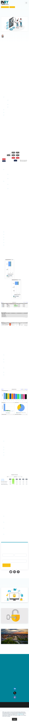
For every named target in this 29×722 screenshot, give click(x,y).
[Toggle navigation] (26, 3)
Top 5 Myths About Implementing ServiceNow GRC (14, 614)
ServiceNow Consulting (19, 671)
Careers (3, 682)
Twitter (18, 703)
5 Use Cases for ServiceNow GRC (14, 635)
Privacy (3, 688)
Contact (3, 678)
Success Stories (5, 698)
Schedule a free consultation (7, 548)
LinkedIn (18, 699)
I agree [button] (14, 719)
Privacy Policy (20, 714)
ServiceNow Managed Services (18, 679)
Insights (3, 671)
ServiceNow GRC (5, 65)
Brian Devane (8, 35)
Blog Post (12, 7)
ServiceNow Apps (17, 687)
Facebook (19, 707)
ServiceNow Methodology (19, 690)
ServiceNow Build (17, 683)
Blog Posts (3, 702)
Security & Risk (5, 7)
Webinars (3, 705)
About (2, 675)
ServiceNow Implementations (20, 675)
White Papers (4, 708)
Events (2, 685)
